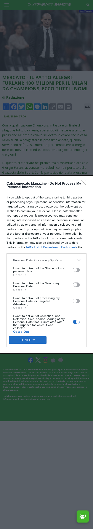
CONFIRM (28, 340)
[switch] (76, 270)
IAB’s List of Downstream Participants (51, 247)
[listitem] (46, 260)
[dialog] (46, 264)
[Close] (84, 184)
